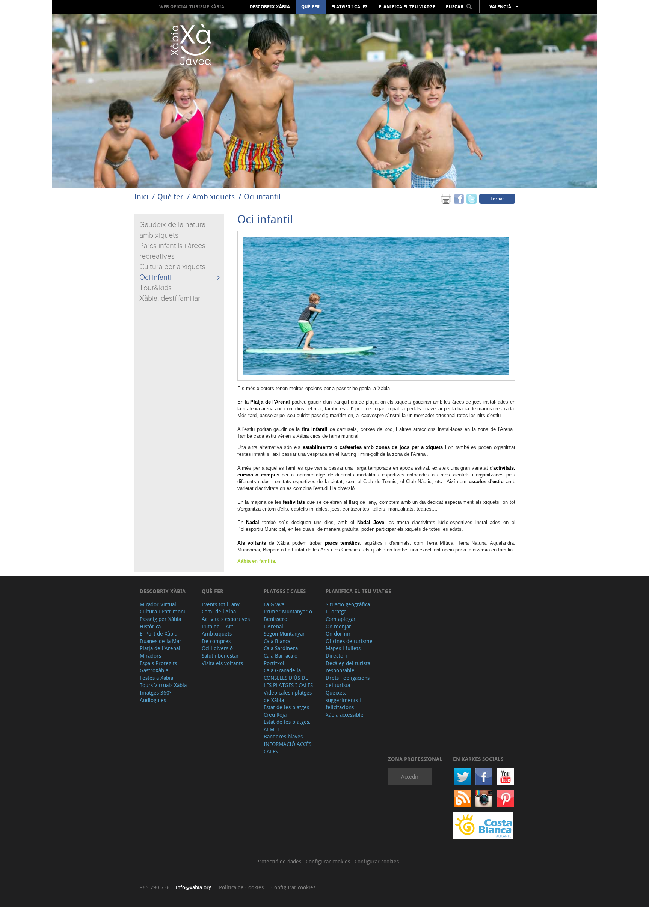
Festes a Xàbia (156, 677)
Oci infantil (262, 196)
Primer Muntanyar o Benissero (288, 615)
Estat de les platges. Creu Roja (287, 711)
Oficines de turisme (349, 641)
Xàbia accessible (345, 714)
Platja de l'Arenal (160, 648)
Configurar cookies (329, 861)
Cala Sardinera (281, 648)
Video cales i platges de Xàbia (288, 696)
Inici (141, 196)
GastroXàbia (154, 670)
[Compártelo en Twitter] (471, 198)
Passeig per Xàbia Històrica (160, 622)
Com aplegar (341, 618)
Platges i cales (349, 7)
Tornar (497, 199)
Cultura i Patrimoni (162, 611)
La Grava (274, 604)
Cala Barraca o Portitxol (280, 659)
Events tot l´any (221, 604)
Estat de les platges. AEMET (287, 725)
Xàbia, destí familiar (169, 298)
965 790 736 (155, 887)
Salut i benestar (220, 655)
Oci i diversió (217, 648)
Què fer (310, 7)
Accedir (410, 776)
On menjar (338, 626)
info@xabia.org (193, 887)
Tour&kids (155, 287)
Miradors (150, 655)
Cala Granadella (282, 670)
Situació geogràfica (348, 604)
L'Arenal (273, 626)
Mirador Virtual (158, 604)
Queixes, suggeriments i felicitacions (343, 700)
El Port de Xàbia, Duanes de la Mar (160, 637)
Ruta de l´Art (217, 626)
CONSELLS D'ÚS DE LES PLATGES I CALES (288, 681)
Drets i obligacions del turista (348, 681)
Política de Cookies (241, 887)
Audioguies (153, 700)
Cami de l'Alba (219, 611)
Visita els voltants (222, 663)
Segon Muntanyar (284, 633)
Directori (336, 655)
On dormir (338, 633)
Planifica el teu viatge (407, 7)
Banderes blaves (283, 736)
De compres (216, 641)
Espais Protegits (158, 663)
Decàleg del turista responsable (348, 667)
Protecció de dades (279, 861)
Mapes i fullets (343, 648)
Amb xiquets (213, 196)
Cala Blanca (277, 641)
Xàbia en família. (256, 561)
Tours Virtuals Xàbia (163, 685)
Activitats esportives (226, 618)
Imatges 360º (155, 692)
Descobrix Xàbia (270, 7)
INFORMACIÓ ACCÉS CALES (287, 747)
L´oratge (336, 611)
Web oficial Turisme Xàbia (191, 6)
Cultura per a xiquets (172, 266)
